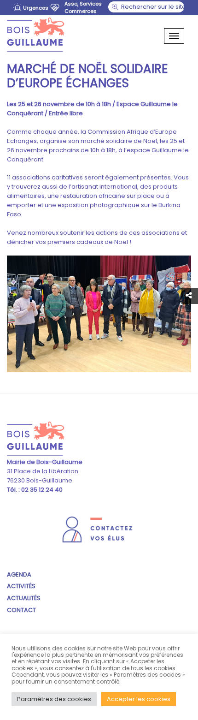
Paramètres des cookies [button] (54, 699)
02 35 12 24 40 (41, 489)
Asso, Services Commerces (83, 7)
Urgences (35, 8)
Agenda (19, 574)
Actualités (24, 598)
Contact (21, 610)
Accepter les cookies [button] (138, 699)
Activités (21, 586)
